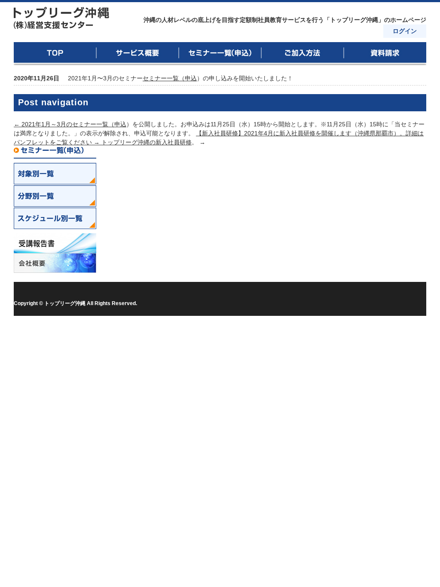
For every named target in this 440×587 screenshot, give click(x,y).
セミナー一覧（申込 (170, 78)
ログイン (405, 31)
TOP (55, 53)
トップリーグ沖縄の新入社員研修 (146, 142)
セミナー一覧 (220, 53)
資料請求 (385, 53)
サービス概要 (137, 53)
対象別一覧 (55, 173)
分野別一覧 (55, 196)
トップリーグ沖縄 (62, 18)
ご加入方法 (302, 53)
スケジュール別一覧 (55, 218)
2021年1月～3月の (43, 124)
